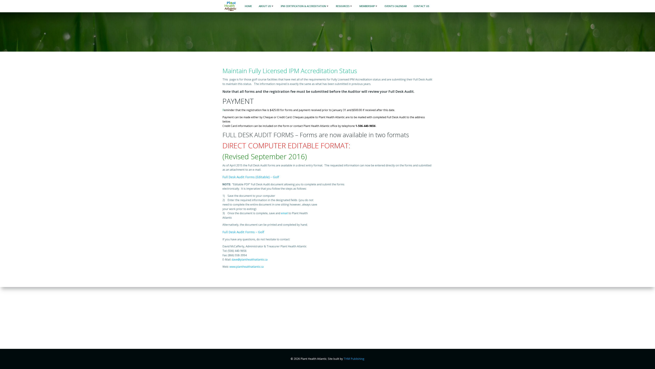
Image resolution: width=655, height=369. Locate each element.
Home (248, 6)
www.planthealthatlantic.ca (246, 267)
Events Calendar (396, 6)
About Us (265, 6)
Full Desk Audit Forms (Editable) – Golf (250, 177)
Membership (367, 6)
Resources (343, 6)
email (284, 213)
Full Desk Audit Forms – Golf (243, 232)
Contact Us (421, 6)
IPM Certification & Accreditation (303, 6)
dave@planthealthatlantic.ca (249, 259)
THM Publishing (354, 359)
